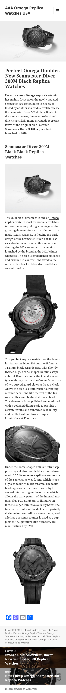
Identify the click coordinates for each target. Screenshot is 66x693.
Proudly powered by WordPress (21, 688)
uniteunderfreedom (36, 630)
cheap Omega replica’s (32, 95)
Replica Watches (32, 636)
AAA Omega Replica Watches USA (24, 10)
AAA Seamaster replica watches (34, 475)
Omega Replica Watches (34, 633)
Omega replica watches (26, 639)
